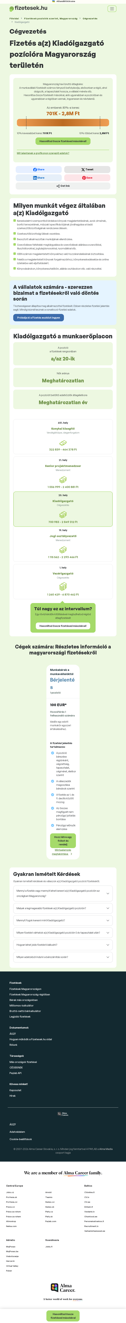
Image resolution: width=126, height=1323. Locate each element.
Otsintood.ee (90, 1216)
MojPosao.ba (12, 1251)
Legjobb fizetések (20, 1016)
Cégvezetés (90, 18)
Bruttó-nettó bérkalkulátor (25, 1011)
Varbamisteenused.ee (94, 1231)
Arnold (48, 1192)
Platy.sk (49, 1216)
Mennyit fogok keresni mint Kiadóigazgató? (41, 920)
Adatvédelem (17, 1131)
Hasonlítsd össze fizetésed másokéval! (63, 141)
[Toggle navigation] (112, 9)
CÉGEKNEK (16, 1067)
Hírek (13, 1095)
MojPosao (10, 1246)
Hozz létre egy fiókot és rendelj (63, 841)
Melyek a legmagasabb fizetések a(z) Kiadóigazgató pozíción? (51, 908)
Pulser (9, 1270)
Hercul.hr (10, 1261)
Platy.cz (49, 1211)
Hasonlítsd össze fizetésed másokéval (63, 1316)
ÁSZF (13, 1033)
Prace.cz (10, 1207)
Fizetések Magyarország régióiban (30, 994)
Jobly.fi (48, 1246)
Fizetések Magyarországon (25, 988)
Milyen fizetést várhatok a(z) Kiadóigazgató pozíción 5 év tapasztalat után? (58, 932)
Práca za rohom (13, 1211)
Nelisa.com (11, 1226)
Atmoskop (11, 1221)
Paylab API (16, 1073)
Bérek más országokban (24, 1000)
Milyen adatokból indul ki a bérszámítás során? (42, 957)
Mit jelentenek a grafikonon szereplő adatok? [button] (43, 153)
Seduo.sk (49, 1207)
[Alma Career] (63, 1288)
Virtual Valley (12, 1266)
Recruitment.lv (91, 1226)
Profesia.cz (11, 1202)
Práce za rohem (13, 1216)
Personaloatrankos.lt (94, 1221)
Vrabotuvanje (12, 1256)
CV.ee (87, 1202)
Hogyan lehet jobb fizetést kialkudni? (37, 944)
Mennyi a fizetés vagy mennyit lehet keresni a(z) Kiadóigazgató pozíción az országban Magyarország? (58, 893)
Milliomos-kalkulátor (22, 1005)
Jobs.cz (10, 1192)
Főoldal (14, 18)
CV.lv (86, 1197)
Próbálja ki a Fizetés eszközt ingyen (38, 317)
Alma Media (106, 1149)
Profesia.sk (11, 1197)
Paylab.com (50, 1221)
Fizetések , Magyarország (50, 18)
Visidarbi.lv (89, 1211)
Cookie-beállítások (21, 1139)
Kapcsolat (15, 1090)
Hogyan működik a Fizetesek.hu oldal (31, 1039)
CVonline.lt (89, 1192)
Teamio (48, 1197)
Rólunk (13, 1044)
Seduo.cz (50, 1202)
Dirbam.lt (88, 1207)
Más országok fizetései (23, 1062)
